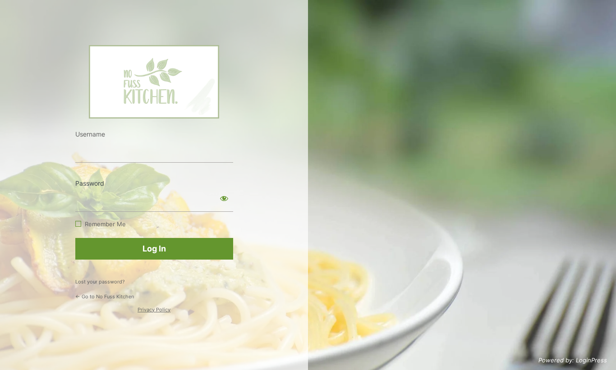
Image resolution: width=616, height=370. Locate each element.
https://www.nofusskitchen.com (154, 82)
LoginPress (591, 360)
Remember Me (105, 224)
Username (90, 134)
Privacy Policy (154, 309)
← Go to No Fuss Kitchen (104, 296)
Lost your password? (100, 282)
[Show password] (224, 198)
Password (89, 183)
